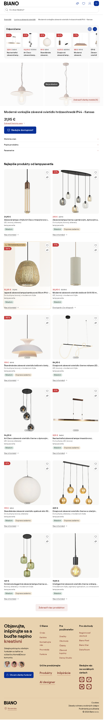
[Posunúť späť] (90, 29)
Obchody (63, 641)
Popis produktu (11, 145)
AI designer (47, 682)
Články (62, 645)
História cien (10, 139)
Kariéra (43, 637)
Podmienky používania (89, 709)
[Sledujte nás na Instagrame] (81, 679)
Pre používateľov (66, 628)
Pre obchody (86, 626)
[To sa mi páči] (47, 172)
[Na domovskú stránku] (11, 3)
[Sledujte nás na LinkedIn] (89, 686)
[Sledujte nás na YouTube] (81, 686)
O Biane (44, 626)
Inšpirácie (64, 673)
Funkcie (43, 654)
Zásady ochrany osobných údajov (84, 706)
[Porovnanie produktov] (77, 3)
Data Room (84, 650)
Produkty (46, 673)
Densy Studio (65, 658)
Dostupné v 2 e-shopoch (63, 308)
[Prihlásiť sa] (89, 3)
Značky (62, 636)
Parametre (9, 150)
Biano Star (84, 645)
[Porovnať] (47, 177)
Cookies (95, 703)
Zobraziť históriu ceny (13, 123)
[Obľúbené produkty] (83, 3)
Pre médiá (44, 650)
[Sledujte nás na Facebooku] (89, 679)
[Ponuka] (96, 3)
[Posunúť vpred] (95, 29)
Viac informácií (10, 235)
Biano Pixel (84, 640)
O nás (42, 633)
